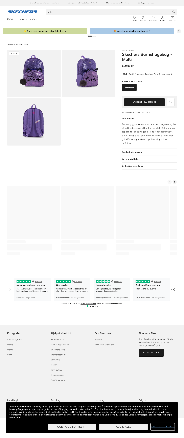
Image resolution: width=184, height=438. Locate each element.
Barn (32, 19)
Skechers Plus (58, 349)
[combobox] (111, 12)
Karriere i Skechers (104, 344)
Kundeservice (57, 339)
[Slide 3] (93, 36)
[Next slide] (179, 31)
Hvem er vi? (101, 339)
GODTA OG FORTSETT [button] (71, 426)
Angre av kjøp (58, 380)
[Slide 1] (89, 36)
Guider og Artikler (60, 344)
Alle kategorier (14, 339)
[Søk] (173, 12)
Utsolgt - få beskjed (144, 102)
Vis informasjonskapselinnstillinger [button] (163, 427)
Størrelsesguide (59, 354)
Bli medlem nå (165, 74)
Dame (10, 19)
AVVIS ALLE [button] (123, 426)
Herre (21, 19)
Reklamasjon (57, 375)
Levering (55, 359)
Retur (54, 364)
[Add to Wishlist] (171, 102)
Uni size (129, 87)
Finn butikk (56, 370)
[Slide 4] (95, 36)
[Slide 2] (91, 36)
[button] (172, 19)
